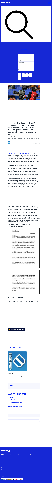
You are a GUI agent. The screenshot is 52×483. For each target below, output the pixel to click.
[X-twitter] (10, 458)
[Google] (21, 458)
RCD (2, 467)
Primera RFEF (10, 397)
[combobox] (7, 7)
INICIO (2, 465)
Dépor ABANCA (3, 471)
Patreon (2, 474)
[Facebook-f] (17, 458)
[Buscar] (19, 25)
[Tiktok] (14, 458)
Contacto (2, 476)
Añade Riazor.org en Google (17, 329)
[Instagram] (6, 458)
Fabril (2, 469)
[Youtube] (2, 458)
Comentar (37, 334)
